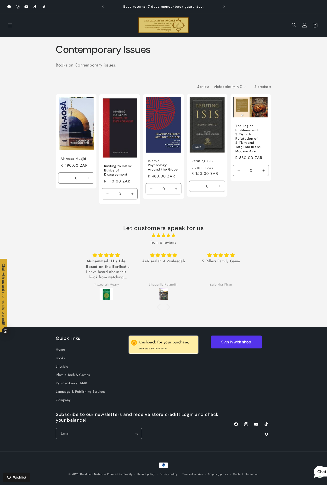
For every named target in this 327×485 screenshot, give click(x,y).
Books (60, 358)
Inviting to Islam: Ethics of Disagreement (118, 170)
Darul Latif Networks (93, 474)
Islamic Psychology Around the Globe (163, 165)
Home (60, 349)
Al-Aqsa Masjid (73, 159)
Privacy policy (169, 474)
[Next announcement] (224, 6)
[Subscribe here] (136, 433)
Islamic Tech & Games (73, 374)
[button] (10, 25)
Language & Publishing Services (81, 391)
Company (63, 400)
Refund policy (146, 474)
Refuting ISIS (202, 161)
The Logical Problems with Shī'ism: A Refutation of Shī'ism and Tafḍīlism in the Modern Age (248, 138)
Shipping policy (218, 474)
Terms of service (192, 474)
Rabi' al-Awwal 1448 (71, 383)
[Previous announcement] (103, 6)
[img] (163, 235)
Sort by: (203, 86)
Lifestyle (62, 366)
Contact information (245, 474)
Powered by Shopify (120, 474)
